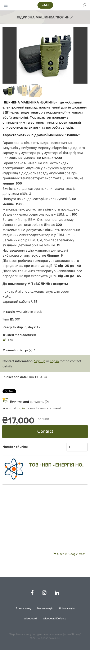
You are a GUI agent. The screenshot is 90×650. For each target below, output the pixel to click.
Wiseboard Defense (54, 618)
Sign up (39, 361)
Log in (54, 361)
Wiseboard (30, 618)
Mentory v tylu (45, 608)
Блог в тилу (23, 608)
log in (21, 408)
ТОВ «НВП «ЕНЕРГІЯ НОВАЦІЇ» (58, 464)
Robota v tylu (67, 608)
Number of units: (15, 446)
